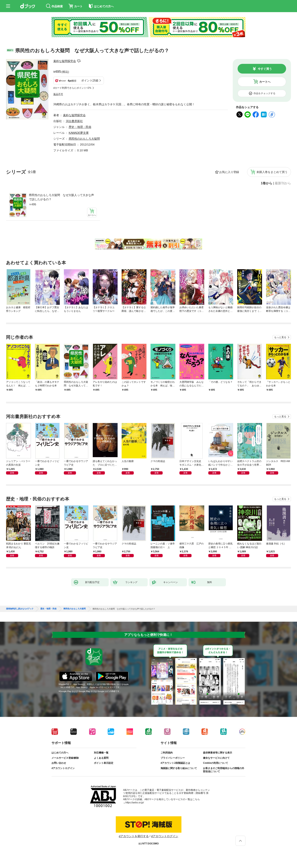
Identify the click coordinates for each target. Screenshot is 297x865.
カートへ (265, 81)
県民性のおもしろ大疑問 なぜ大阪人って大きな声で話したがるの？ (61, 197)
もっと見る (280, 337)
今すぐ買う (265, 68)
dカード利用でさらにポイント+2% (72, 87)
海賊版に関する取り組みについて (179, 768)
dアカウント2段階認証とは (175, 763)
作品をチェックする (264, 93)
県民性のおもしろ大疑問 (84, 138)
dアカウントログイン (63, 768)
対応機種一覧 (101, 752)
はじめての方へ (60, 752)
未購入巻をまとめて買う (272, 172)
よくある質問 (101, 757)
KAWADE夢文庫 (79, 132)
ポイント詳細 (89, 80)
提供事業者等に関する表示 (217, 752)
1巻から (266, 183)
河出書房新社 (74, 121)
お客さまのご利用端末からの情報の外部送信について (223, 770)
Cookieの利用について (215, 763)
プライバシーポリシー (173, 757)
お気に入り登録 (229, 172)
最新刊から (283, 183)
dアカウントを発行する (134, 836)
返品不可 (58, 94)
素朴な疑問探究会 (64, 61)
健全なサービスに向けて (216, 757)
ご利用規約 (167, 752)
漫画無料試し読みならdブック (20, 609)
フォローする (79, 61)
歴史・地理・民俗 (80, 127)
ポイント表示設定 (103, 763)
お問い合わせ (59, 763)
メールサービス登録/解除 (65, 757)
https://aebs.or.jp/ (134, 802)
